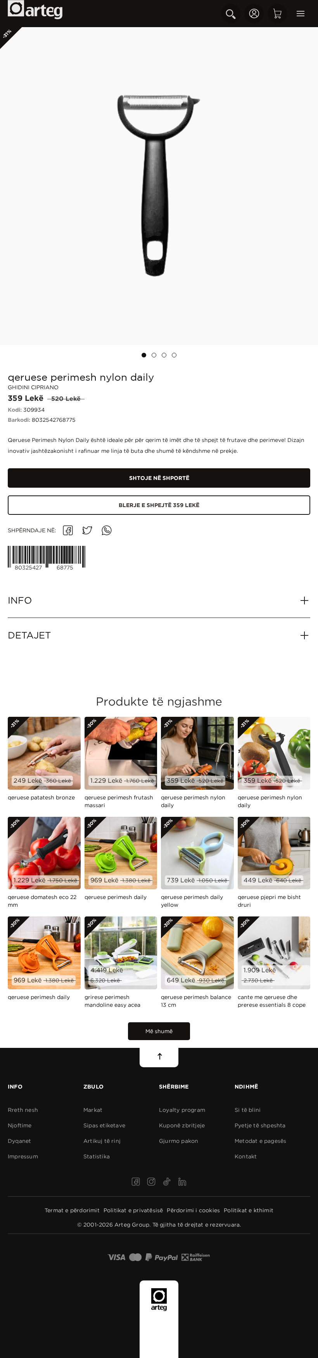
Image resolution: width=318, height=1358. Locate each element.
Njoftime (20, 1125)
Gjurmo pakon (178, 1141)
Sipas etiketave (104, 1125)
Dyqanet (19, 1141)
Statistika (96, 1156)
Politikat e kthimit (248, 1210)
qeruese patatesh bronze (41, 797)
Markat (92, 1110)
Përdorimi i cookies (193, 1210)
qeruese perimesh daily (116, 897)
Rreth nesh (23, 1110)
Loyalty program (182, 1110)
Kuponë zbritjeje (182, 1125)
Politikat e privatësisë (133, 1210)
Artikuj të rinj (102, 1141)
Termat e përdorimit (72, 1210)
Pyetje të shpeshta (260, 1125)
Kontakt (246, 1156)
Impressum (23, 1156)
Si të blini (248, 1110)
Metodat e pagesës (260, 1141)
